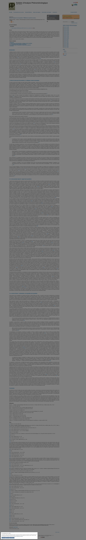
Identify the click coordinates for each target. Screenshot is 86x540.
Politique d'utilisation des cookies (18, 536)
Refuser (7, 537)
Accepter (3, 537)
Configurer (12, 537)
